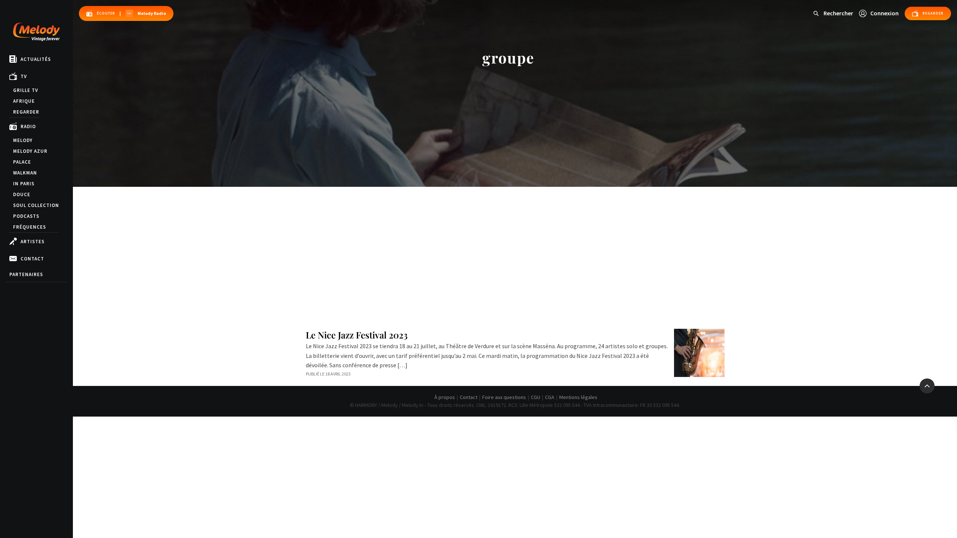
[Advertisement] (515, 243)
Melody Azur (30, 151)
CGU (535, 397)
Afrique (24, 101)
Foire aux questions (504, 397)
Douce (21, 194)
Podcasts (26, 216)
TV (24, 76)
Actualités (36, 59)
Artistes (32, 241)
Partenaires (26, 274)
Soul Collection (36, 205)
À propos (444, 397)
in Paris (23, 183)
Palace (22, 162)
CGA (549, 397)
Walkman (25, 173)
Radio (28, 126)
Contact (32, 259)
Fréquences (29, 227)
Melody (23, 140)
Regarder (26, 112)
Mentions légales (578, 397)
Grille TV (25, 90)
